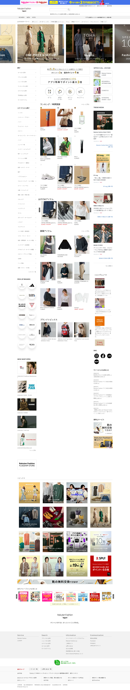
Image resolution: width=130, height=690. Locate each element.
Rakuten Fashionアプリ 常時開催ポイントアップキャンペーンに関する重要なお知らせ (103, 396)
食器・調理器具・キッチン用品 (26, 240)
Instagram (92, 643)
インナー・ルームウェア (24, 149)
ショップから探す (22, 81)
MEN (28, 17)
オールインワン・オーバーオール (26, 135)
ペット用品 (21, 263)
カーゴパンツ (85, 21)
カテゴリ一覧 (32, 272)
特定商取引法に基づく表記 (73, 651)
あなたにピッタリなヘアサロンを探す (27, 677)
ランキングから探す (23, 86)
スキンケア (21, 199)
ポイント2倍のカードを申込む (76, 677)
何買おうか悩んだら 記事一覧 (105, 217)
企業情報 (19, 685)
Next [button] (112, 43)
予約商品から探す (22, 95)
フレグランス (21, 226)
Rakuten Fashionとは (71, 641)
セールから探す (22, 72)
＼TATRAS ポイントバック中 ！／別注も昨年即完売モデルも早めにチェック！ (103, 311)
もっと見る (33, 450)
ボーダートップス (44, 21)
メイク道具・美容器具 (23, 231)
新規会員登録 (93, 638)
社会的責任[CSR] (56, 685)
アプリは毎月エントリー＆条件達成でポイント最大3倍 (98, 17)
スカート (20, 131)
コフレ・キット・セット (24, 236)
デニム (67, 21)
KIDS (34, 17)
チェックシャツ (95, 21)
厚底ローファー (76, 21)
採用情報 (65, 685)
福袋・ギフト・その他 (23, 267)
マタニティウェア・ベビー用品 (26, 181)
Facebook (93, 641)
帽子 (19, 172)
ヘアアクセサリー (22, 176)
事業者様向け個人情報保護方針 (43, 685)
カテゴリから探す (22, 90)
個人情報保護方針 (28, 685)
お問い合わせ (69, 646)
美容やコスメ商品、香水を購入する (53, 677)
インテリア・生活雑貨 (23, 245)
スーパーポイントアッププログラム (75, 638)
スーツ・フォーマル (23, 185)
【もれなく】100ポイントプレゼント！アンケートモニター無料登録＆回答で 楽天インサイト (53, 673)
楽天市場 (109, 6)
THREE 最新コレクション (57, 21)
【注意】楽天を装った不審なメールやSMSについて (65, 604)
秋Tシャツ (34, 21)
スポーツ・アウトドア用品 (25, 254)
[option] (40, 43)
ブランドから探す (22, 77)
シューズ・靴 (21, 144)
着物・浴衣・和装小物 (23, 194)
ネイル (19, 213)
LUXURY (19, 640)
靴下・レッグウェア (23, 153)
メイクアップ (21, 208)
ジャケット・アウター (23, 117)
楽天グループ (100, 6)
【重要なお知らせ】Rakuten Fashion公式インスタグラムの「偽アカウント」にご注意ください (103, 411)
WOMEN (21, 17)
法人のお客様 (69, 648)
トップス (20, 112)
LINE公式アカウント (95, 645)
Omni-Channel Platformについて (74, 653)
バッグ (19, 140)
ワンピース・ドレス (23, 126)
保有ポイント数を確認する (99, 677)
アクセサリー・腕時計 (23, 163)
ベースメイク (21, 204)
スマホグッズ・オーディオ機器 (26, 249)
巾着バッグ (103, 21)
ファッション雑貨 (22, 158)
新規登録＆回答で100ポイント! (87, 6)
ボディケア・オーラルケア (25, 217)
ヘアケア (20, 222)
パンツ (19, 122)
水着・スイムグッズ (23, 190)
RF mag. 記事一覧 (108, 186)
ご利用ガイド (69, 643)
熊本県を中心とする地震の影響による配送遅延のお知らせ (65, 14)
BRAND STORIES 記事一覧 (106, 258)
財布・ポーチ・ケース (23, 167)
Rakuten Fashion (32, 10)
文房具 (19, 258)
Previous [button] (17, 43)
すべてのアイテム (22, 100)
